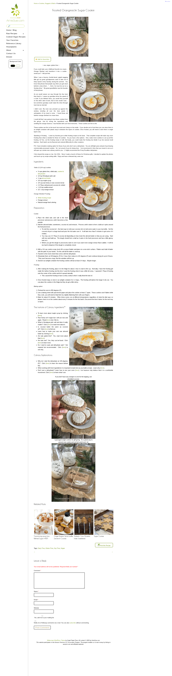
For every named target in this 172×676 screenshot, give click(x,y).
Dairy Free (41, 548)
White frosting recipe (44, 198)
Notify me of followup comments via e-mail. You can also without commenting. (61, 623)
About (8, 50)
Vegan (63, 548)
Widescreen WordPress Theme (56, 640)
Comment (37, 570)
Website (36, 608)
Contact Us (11, 53)
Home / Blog (11, 30)
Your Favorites (12, 40)
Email (36, 599)
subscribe (73, 623)
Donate (9, 57)
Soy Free (57, 548)
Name (36, 591)
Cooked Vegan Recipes (16, 37)
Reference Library (13, 43)
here (39, 315)
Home (36, 3)
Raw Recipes (11, 34)
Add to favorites (43, 59)
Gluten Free (49, 548)
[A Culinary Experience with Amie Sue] (15, 12)
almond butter (46, 178)
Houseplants (11, 47)
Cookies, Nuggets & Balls (47, 3)
